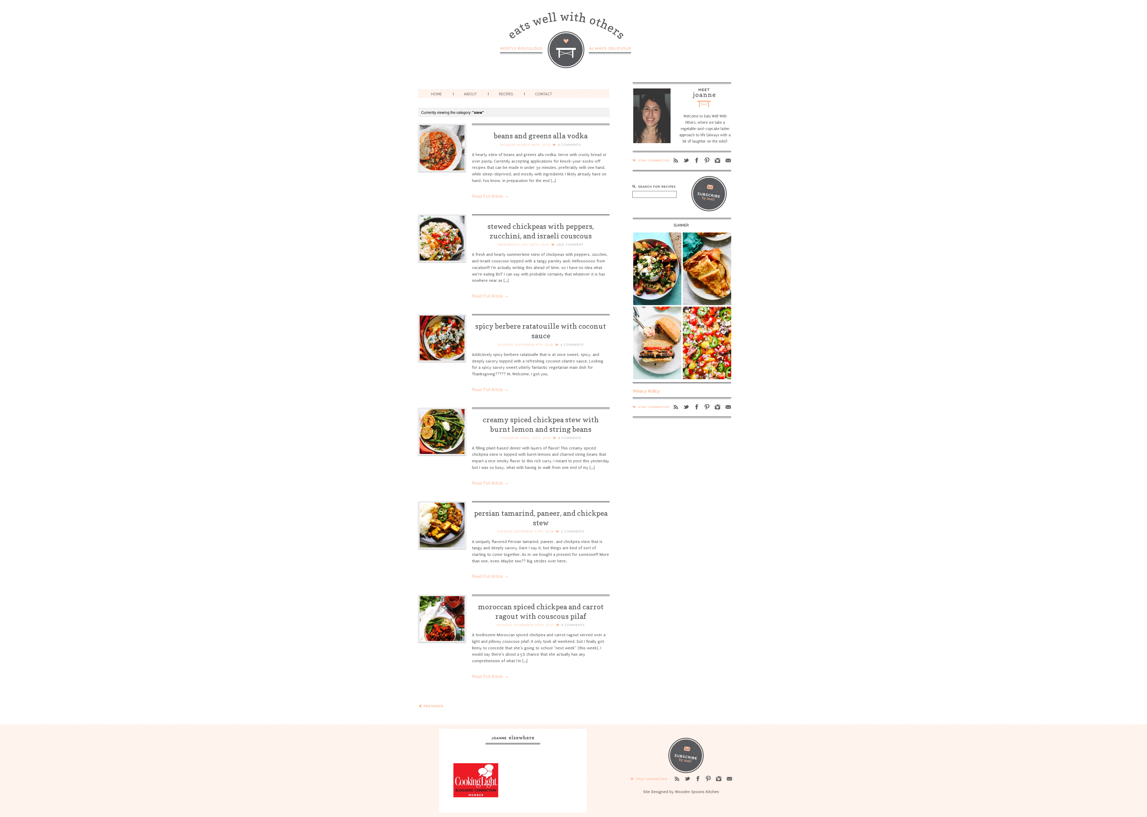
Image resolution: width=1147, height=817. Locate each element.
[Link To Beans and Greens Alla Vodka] (442, 148)
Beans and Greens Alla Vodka (541, 135)
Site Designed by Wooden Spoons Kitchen (681, 792)
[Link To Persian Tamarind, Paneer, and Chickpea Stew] (442, 525)
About (470, 94)
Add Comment (569, 245)
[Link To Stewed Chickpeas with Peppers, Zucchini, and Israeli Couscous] (442, 238)
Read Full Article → (490, 196)
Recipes (506, 94)
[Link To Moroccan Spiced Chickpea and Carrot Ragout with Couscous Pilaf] (442, 618)
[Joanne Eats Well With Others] (573, 43)
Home (436, 94)
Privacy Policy (646, 391)
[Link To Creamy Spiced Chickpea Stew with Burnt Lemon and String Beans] (442, 431)
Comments (569, 145)
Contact (543, 94)
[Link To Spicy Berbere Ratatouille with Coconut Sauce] (442, 338)
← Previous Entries (432, 708)
